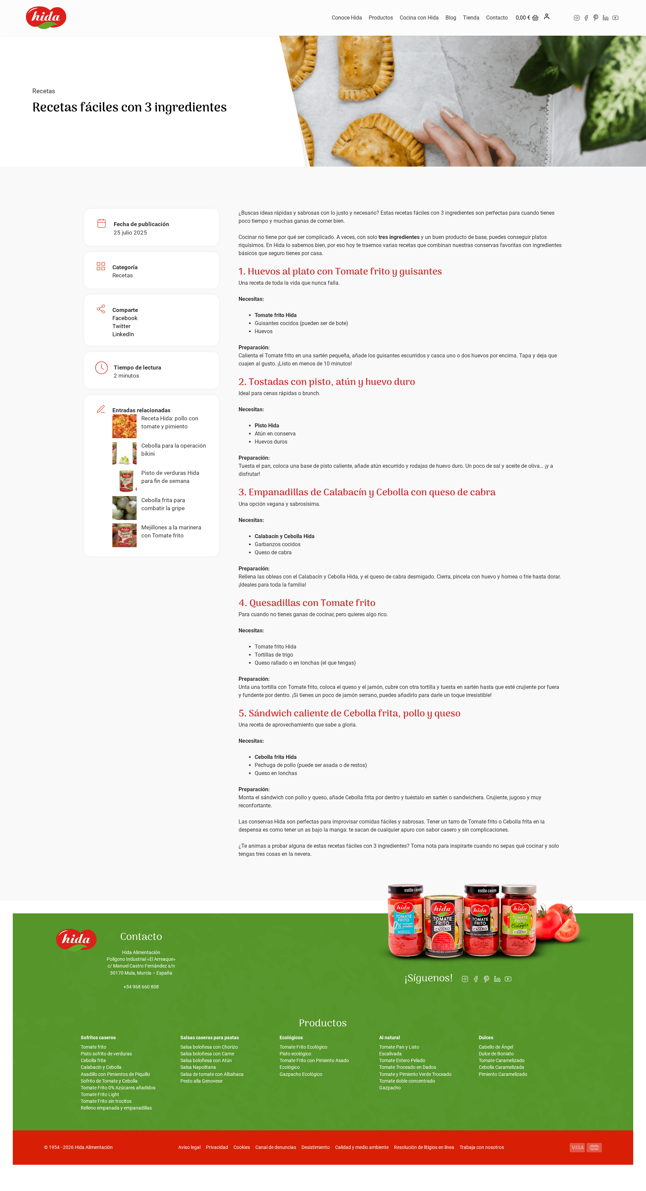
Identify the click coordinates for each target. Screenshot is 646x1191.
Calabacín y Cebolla (101, 1067)
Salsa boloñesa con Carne (207, 1054)
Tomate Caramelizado (502, 1060)
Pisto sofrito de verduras (106, 1054)
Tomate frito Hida (276, 315)
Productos (381, 17)
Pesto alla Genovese (201, 1081)
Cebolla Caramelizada (501, 1067)
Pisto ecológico (295, 1054)
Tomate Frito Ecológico (303, 1047)
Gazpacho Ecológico (301, 1074)
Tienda (471, 17)
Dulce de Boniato (496, 1054)
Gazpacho (390, 1088)
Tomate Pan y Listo (399, 1047)
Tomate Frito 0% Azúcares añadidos (118, 1088)
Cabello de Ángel (496, 1047)
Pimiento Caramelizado (503, 1074)
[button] (125, 318)
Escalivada (390, 1054)
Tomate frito (93, 1047)
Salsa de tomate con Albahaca (212, 1074)
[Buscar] (561, 18)
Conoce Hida (347, 17)
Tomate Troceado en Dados (407, 1067)
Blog (450, 17)
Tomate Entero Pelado (402, 1060)
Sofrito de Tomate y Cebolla (109, 1081)
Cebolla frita (93, 1060)
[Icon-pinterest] (596, 18)
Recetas (43, 91)
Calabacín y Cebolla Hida (285, 536)
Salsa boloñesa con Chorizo (209, 1047)
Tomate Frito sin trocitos (106, 1101)
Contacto (497, 17)
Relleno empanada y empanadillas (116, 1108)
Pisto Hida (267, 425)
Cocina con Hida (419, 17)
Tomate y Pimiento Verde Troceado (415, 1074)
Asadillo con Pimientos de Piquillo (115, 1074)
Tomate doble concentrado (407, 1081)
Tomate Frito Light (100, 1094)
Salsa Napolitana (198, 1067)
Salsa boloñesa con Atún (206, 1060)
